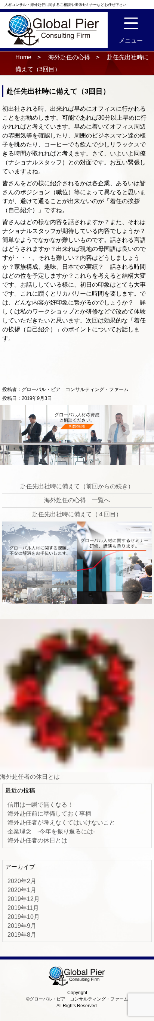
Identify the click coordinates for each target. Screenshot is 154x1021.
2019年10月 (23, 917)
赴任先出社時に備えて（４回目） (77, 514)
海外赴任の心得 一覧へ (77, 500)
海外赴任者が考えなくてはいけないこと (61, 822)
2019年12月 (23, 899)
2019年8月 (21, 935)
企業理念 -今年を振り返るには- (51, 831)
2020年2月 (21, 881)
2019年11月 (23, 908)
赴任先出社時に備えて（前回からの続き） (77, 486)
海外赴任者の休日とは (30, 776)
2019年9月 (21, 926)
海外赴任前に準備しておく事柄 (49, 813)
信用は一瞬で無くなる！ (40, 804)
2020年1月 (21, 890)
